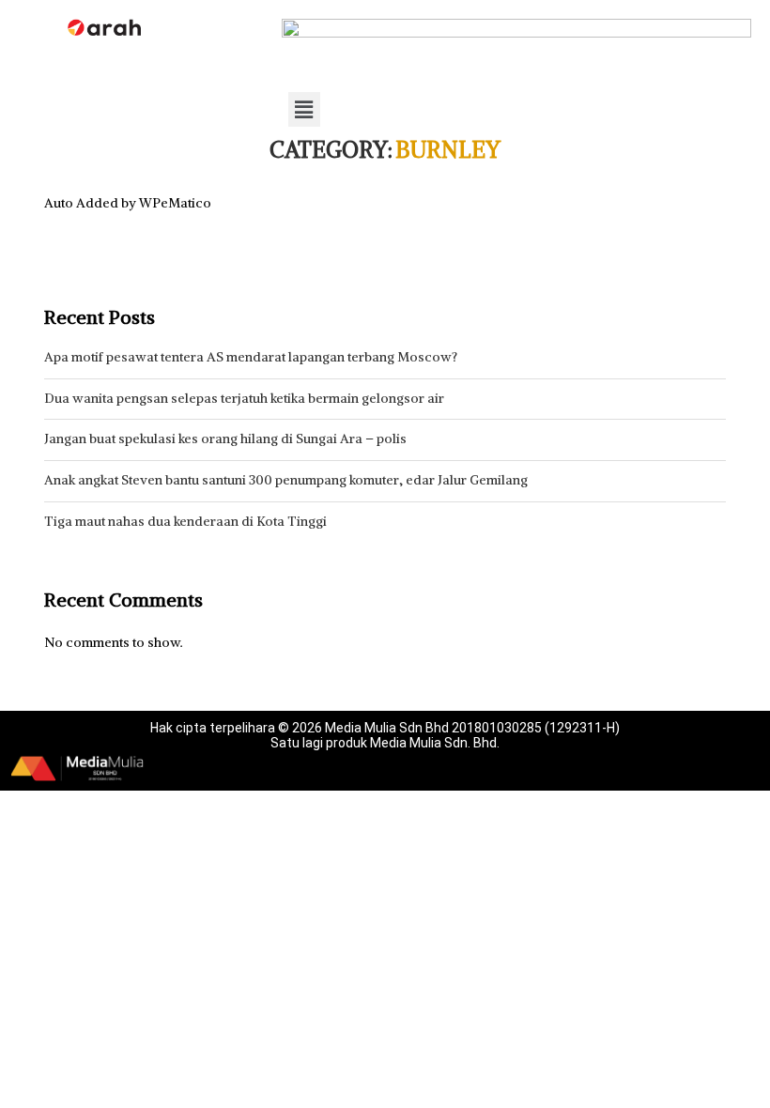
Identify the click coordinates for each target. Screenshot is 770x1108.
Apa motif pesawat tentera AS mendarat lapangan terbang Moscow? (250, 356)
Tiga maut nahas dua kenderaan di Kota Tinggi (185, 521)
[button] (304, 109)
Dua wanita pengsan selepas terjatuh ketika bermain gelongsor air (244, 398)
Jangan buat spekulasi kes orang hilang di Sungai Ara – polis (225, 438)
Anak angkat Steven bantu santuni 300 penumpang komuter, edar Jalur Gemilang (286, 479)
